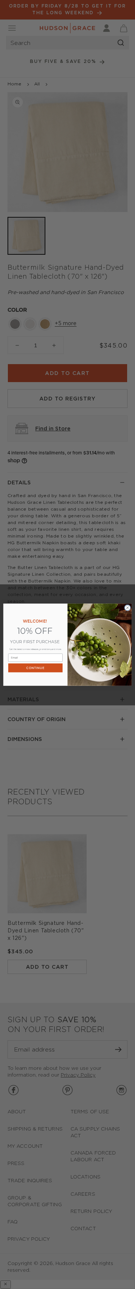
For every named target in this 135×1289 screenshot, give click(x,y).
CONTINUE (35, 668)
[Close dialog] (127, 607)
